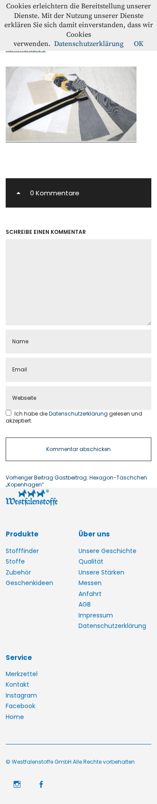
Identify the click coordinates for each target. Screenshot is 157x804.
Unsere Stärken (101, 572)
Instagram (21, 695)
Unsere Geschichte (107, 551)
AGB (84, 604)
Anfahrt (90, 593)
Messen (90, 582)
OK (138, 43)
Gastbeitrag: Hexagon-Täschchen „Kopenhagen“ (76, 481)
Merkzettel (22, 674)
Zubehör (18, 572)
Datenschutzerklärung (79, 413)
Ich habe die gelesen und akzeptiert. (74, 417)
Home (15, 716)
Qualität (90, 561)
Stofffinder (22, 551)
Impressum (95, 615)
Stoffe (15, 561)
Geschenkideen (29, 582)
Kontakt (17, 684)
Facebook (20, 706)
